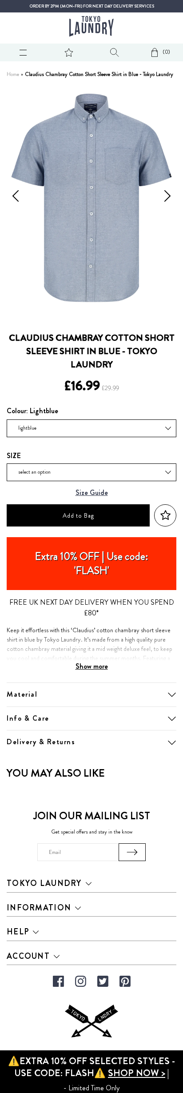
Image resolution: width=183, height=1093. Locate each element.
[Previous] (15, 198)
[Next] (167, 198)
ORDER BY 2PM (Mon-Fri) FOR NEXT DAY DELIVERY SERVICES (91, 6)
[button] (165, 516)
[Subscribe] (132, 852)
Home (13, 74)
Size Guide (92, 493)
